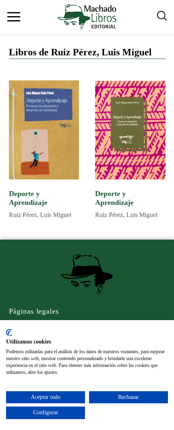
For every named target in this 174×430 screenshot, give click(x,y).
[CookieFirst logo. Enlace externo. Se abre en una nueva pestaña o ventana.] (9, 332)
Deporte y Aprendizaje (28, 198)
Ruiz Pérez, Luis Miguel (40, 214)
